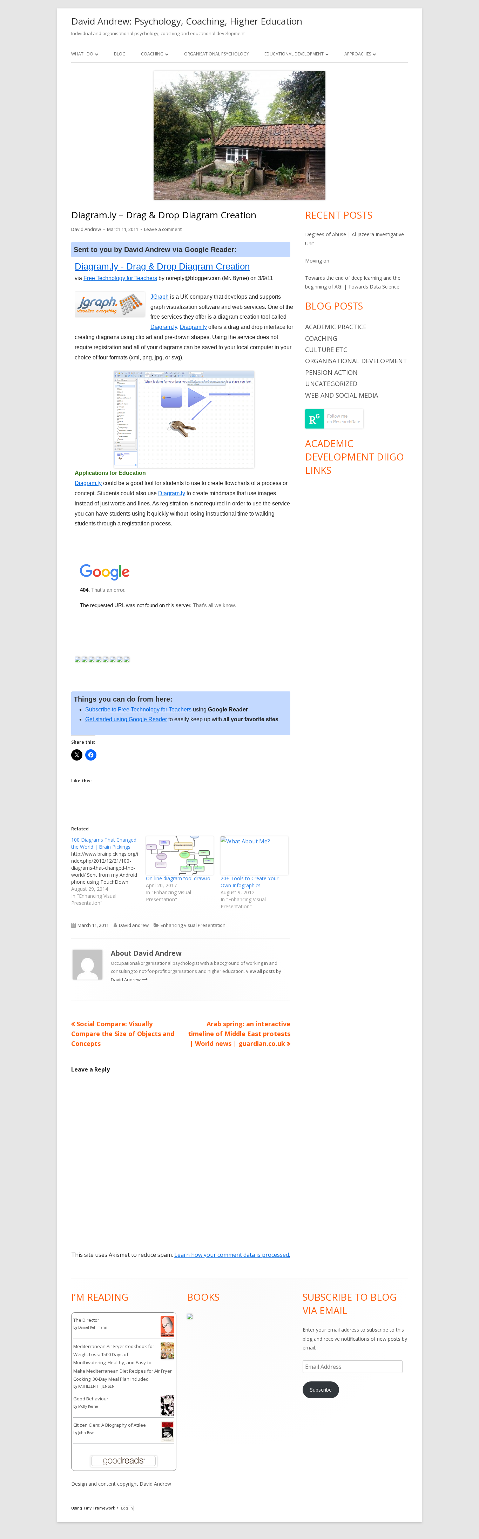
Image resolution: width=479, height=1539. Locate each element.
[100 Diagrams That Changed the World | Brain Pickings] (108, 871)
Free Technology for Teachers (120, 278)
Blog (120, 54)
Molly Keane (88, 1406)
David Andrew (86, 229)
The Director (86, 1320)
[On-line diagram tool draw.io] (180, 855)
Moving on (317, 260)
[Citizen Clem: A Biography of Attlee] (167, 1431)
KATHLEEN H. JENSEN (96, 1386)
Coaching (152, 54)
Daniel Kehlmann (92, 1327)
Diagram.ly (163, 327)
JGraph (159, 297)
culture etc (326, 349)
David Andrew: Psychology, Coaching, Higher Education (186, 21)
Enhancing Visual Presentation (193, 925)
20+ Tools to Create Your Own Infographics (249, 882)
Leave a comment (163, 229)
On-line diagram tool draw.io (178, 878)
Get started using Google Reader (126, 719)
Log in (127, 1508)
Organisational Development (356, 361)
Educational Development (294, 54)
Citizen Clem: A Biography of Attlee (109, 1425)
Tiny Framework (99, 1508)
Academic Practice (335, 327)
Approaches (357, 54)
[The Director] (167, 1326)
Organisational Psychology (216, 54)
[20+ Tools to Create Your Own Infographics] (254, 855)
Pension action (331, 372)
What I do (82, 54)
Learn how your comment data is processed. (232, 1255)
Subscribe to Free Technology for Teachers (138, 709)
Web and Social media (341, 395)
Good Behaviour (90, 1398)
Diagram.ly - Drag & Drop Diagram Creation (162, 266)
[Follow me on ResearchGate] (334, 418)
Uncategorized (331, 383)
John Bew (86, 1432)
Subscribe (321, 1389)
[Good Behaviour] (167, 1405)
